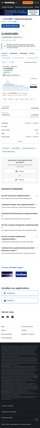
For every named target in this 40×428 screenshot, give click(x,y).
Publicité (24, 330)
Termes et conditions (7, 406)
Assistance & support (27, 334)
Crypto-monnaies (7, 7)
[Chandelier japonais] (3, 62)
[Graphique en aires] (6, 62)
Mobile (3, 330)
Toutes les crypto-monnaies (24, 7)
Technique (23, 53)
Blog (2, 326)
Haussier (21, 180)
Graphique (13, 53)
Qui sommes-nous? (27, 326)
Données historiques (18, 58)
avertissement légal (6, 417)
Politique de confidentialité (8, 411)
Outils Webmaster (6, 338)
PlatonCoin (32, 148)
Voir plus (20, 141)
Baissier (21, 171)
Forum (32, 53)
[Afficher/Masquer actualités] (13, 62)
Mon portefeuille (6, 334)
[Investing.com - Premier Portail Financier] (11, 2)
